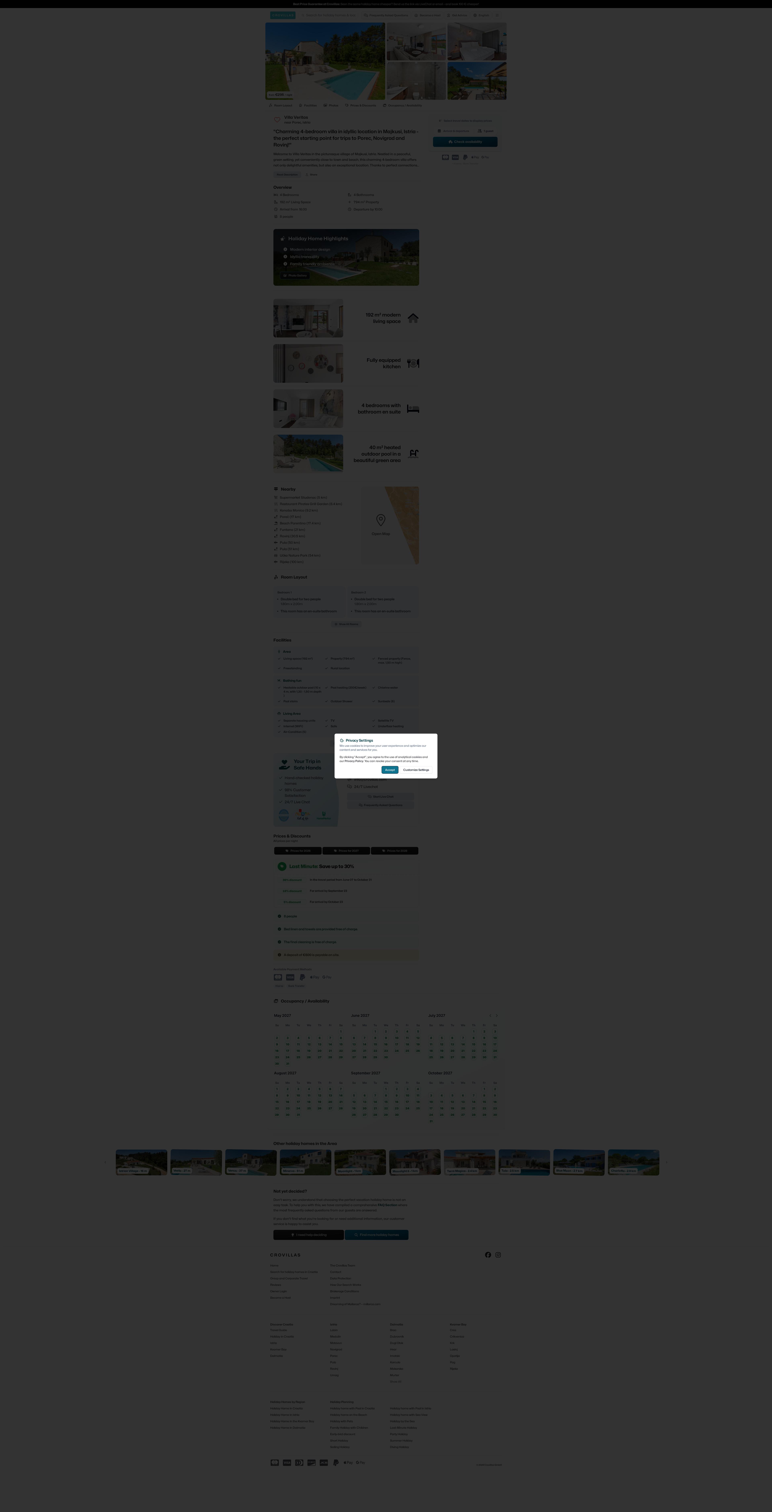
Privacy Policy (354, 760)
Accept (390, 769)
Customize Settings (416, 769)
